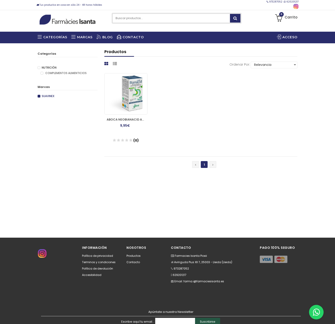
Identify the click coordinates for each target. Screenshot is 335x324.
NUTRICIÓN (49, 67)
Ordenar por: (239, 64)
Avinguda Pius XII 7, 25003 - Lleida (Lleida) (203, 262)
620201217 (292, 1)
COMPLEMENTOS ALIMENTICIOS (66, 73)
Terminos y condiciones (99, 262)
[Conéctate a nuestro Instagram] (296, 6)
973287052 (275, 1)
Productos (133, 256)
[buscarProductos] (235, 18)
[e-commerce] (67, 19)
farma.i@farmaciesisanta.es (203, 281)
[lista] (115, 64)
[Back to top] (330, 315)
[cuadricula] (106, 64)
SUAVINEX (48, 96)
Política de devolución (97, 268)
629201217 (179, 275)
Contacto (133, 262)
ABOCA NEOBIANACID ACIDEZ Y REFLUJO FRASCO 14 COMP (127, 119)
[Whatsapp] (316, 312)
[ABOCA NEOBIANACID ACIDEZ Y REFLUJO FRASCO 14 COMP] (126, 93)
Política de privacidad (97, 256)
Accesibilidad (91, 275)
